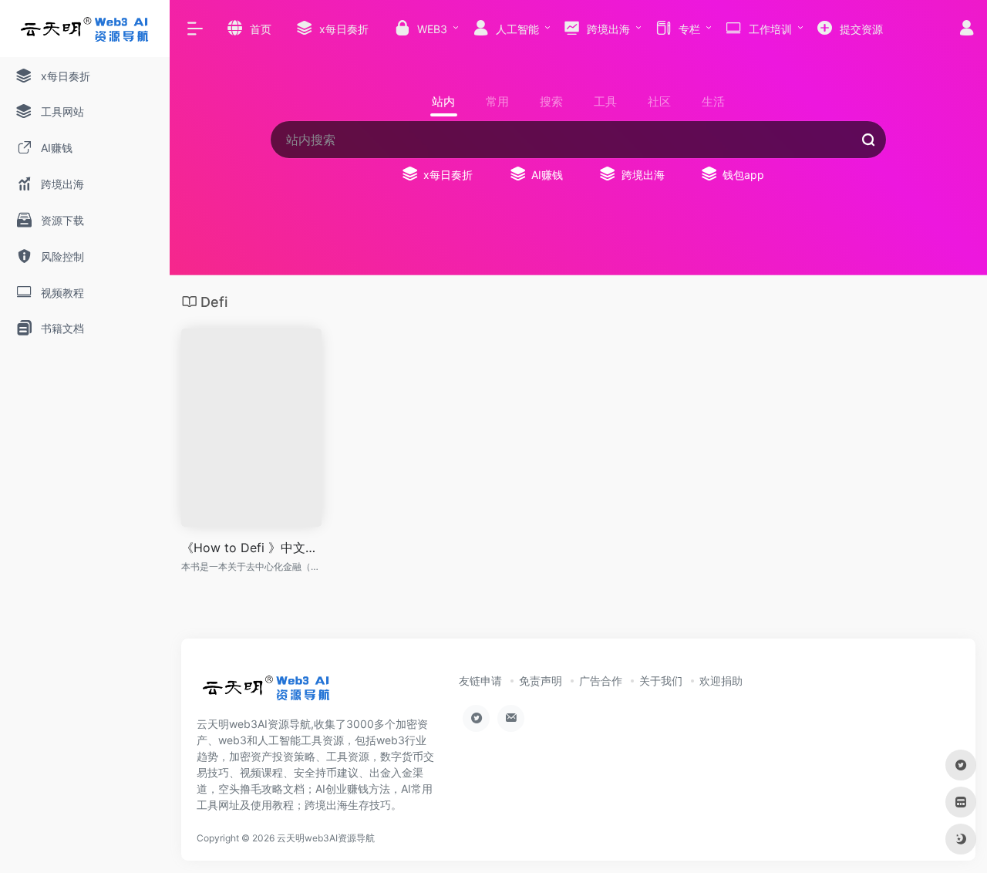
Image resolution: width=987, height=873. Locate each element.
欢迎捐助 (721, 680)
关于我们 (660, 680)
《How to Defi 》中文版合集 (251, 547)
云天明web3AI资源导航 (326, 838)
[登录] (966, 29)
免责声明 (540, 680)
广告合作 (600, 680)
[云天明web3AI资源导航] (266, 692)
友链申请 (480, 680)
